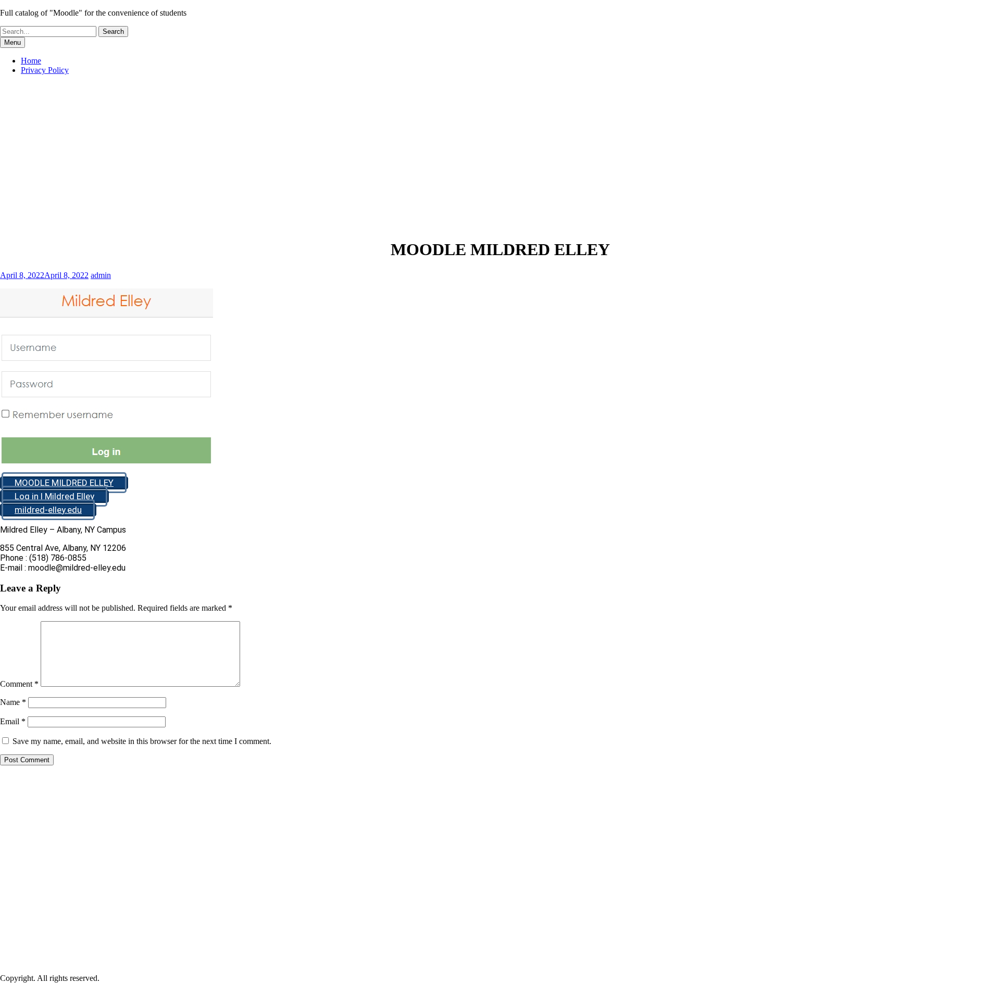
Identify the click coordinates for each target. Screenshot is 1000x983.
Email (13, 721)
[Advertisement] (500, 156)
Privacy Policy (45, 70)
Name (13, 702)
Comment (19, 683)
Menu (12, 42)
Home (31, 60)
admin (101, 275)
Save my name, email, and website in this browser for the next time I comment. (141, 741)
